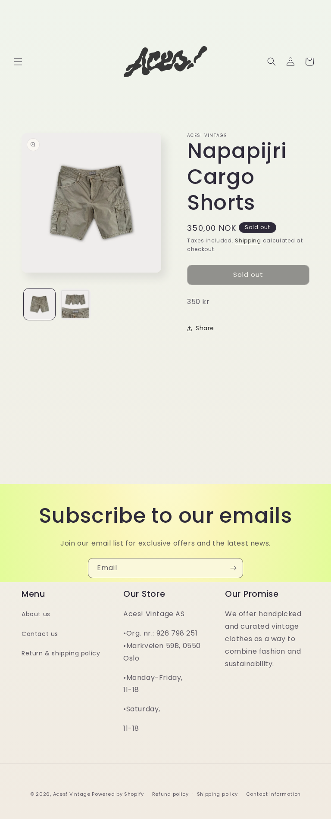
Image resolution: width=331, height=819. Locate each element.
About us (36, 614)
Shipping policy (217, 794)
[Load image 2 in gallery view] (75, 304)
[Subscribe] (233, 568)
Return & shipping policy (61, 653)
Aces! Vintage (72, 794)
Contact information (273, 794)
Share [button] (205, 328)
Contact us (40, 634)
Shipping (248, 240)
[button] (18, 61)
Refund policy (170, 794)
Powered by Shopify (118, 794)
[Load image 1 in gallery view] (39, 304)
